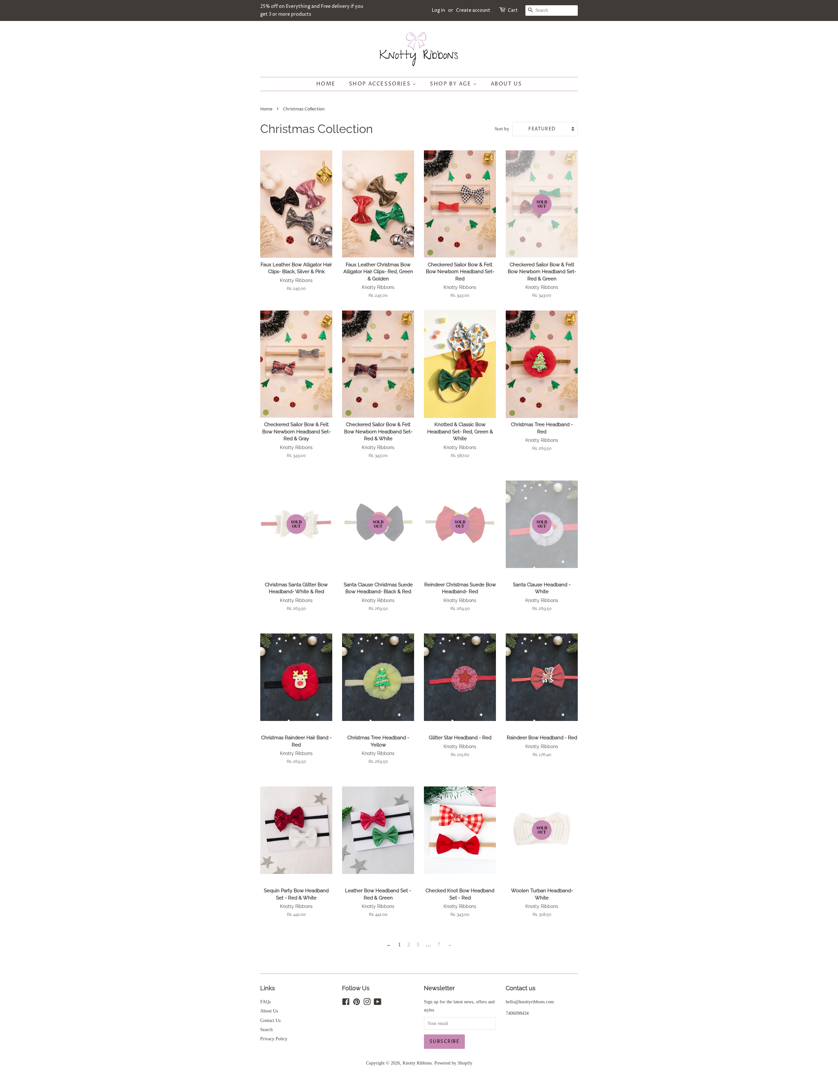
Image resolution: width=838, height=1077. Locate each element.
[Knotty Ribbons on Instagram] (367, 1003)
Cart (513, 10)
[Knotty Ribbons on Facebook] (346, 1003)
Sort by (502, 128)
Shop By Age (451, 83)
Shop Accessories (380, 83)
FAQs (265, 1001)
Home (326, 83)
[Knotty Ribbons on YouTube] (377, 1003)
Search (266, 1029)
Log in (438, 10)
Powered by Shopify (453, 1063)
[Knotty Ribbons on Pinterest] (356, 1003)
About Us (506, 83)
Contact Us (270, 1020)
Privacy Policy (273, 1038)
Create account (473, 10)
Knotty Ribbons (417, 1063)
